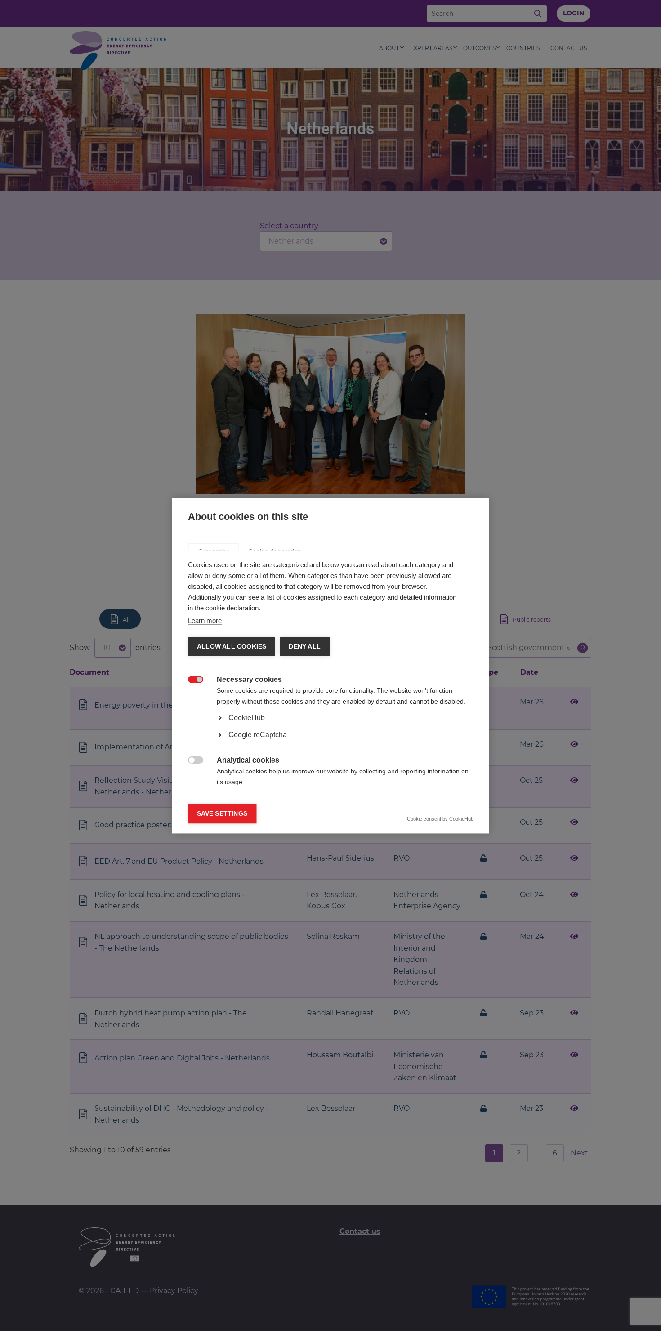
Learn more (205, 620)
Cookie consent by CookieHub (440, 818)
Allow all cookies (231, 646)
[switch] (193, 680)
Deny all (305, 646)
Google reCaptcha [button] (257, 735)
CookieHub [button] (246, 718)
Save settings (222, 813)
